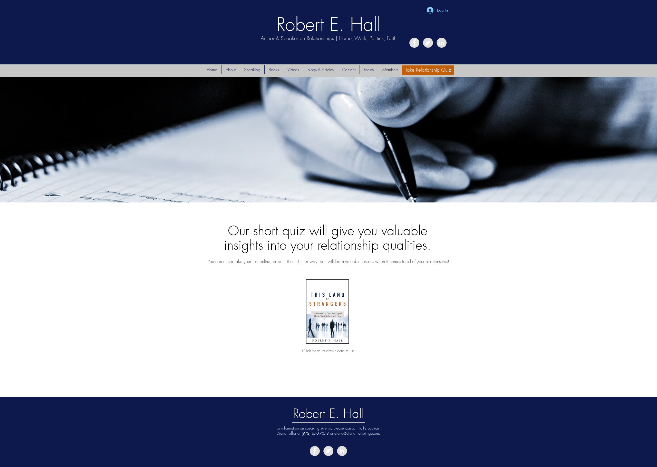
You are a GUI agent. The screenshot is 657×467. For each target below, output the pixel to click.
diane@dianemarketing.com (356, 433)
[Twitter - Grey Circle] (428, 43)
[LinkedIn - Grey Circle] (442, 43)
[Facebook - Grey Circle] (414, 43)
